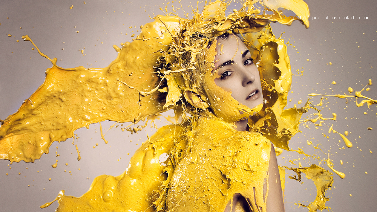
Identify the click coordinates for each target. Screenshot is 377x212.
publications (324, 17)
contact (346, 17)
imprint (363, 17)
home (285, 17)
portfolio (301, 17)
